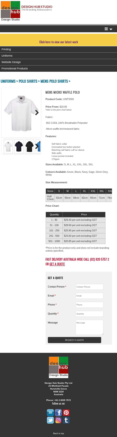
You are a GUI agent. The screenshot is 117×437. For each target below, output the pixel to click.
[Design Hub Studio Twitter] (50, 422)
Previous (5, 113)
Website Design (11, 62)
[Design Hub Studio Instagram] (58, 422)
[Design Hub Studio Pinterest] (66, 415)
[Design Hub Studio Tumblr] (66, 422)
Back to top (58, 433)
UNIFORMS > (10, 81)
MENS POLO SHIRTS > (55, 81)
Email (52, 295)
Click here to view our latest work (58, 42)
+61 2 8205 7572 (62, 400)
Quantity (53, 313)
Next (36, 113)
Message (53, 322)
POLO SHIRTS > (30, 81)
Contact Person (57, 286)
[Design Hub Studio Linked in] (50, 415)
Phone (52, 304)
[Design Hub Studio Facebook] (58, 415)
